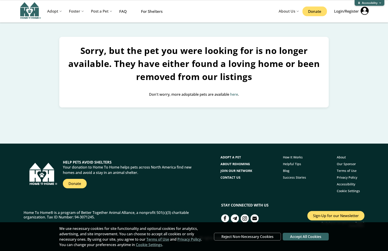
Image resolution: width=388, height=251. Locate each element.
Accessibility (346, 184)
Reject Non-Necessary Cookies (247, 236)
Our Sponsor (346, 164)
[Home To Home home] (30, 11)
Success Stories (294, 177)
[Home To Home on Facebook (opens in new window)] (225, 218)
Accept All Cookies (305, 236)
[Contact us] (235, 219)
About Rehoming (235, 164)
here (234, 94)
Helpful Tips (292, 164)
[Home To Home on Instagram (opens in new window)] (245, 219)
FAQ (123, 11)
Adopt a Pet (230, 157)
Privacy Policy (347, 177)
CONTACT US (230, 177)
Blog (286, 171)
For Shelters (152, 11)
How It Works (293, 157)
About (341, 157)
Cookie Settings (348, 191)
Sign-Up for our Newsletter (336, 215)
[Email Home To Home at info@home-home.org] (255, 219)
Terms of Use (347, 171)
